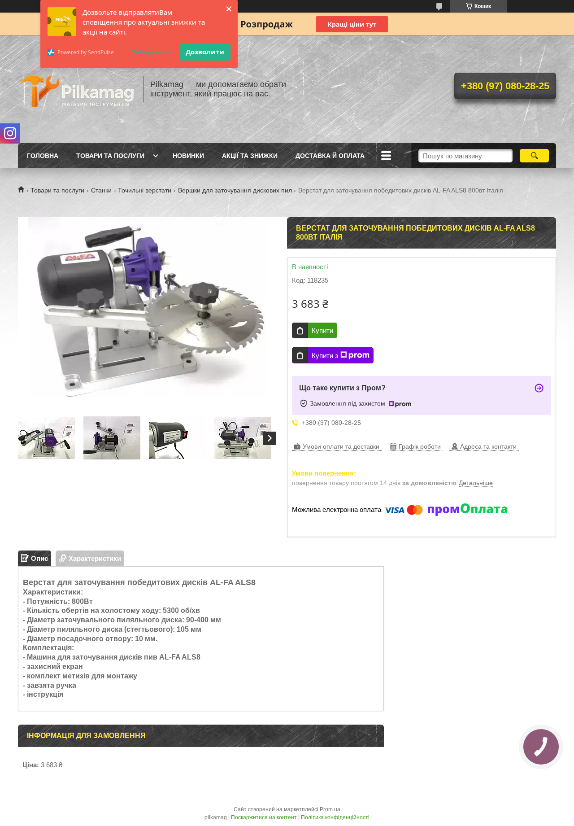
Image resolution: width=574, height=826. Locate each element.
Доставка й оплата (330, 155)
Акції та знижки (250, 155)
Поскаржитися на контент (264, 817)
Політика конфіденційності (335, 817)
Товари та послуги (110, 155)
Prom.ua (330, 809)
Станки (101, 190)
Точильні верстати (144, 190)
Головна (42, 155)
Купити (322, 330)
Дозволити (205, 51)
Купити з (325, 355)
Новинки (188, 155)
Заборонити (152, 51)
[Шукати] (534, 155)
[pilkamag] (76, 89)
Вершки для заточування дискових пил (235, 190)
